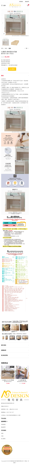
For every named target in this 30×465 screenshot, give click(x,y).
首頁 (2, 48)
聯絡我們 (3, 427)
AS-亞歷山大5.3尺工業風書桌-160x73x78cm (8, 380)
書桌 (10, 48)
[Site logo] (15, 5)
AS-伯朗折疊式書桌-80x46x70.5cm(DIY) (22, 380)
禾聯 (2, 436)
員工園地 (3, 438)
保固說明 (3, 424)
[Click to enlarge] (4, 33)
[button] (26, 367)
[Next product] (28, 48)
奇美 (2, 433)
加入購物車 (12, 69)
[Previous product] (25, 48)
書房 (6, 48)
